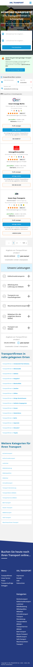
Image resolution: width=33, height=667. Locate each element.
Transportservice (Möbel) (10, 498)
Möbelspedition (7, 473)
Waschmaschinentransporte (18, 306)
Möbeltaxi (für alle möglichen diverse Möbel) (14, 316)
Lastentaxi (5, 463)
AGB (17, 581)
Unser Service (5, 578)
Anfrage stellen (16, 130)
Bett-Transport (7, 502)
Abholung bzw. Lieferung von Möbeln (16, 286)
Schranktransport (7, 483)
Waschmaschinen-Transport (10, 522)
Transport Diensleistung (9, 488)
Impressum (20, 576)
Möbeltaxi (5, 478)
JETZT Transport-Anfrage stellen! (15, 70)
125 (24, 243)
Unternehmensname (9, 80)
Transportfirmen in (17, 364)
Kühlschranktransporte (16, 276)
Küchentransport (7, 453)
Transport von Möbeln (13, 328)
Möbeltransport (7, 512)
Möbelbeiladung (7, 468)
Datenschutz (20, 583)
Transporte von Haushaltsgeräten (14, 296)
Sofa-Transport (7, 517)
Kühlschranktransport (9, 458)
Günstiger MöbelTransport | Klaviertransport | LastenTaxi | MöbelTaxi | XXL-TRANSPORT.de (16, 2)
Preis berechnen (16, 47)
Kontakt (19, 578)
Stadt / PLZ (22, 80)
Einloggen (4, 586)
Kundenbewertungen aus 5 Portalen (16, 115)
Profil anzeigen (16, 126)
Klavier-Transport (7, 507)
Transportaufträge (7, 583)
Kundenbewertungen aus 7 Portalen (16, 161)
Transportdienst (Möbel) (9, 493)
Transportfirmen (6, 576)
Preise (3, 581)
